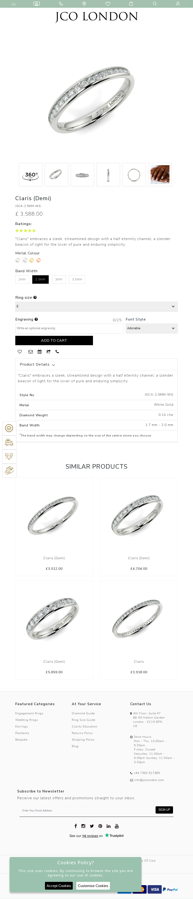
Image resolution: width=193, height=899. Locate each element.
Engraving (25, 319)
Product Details (35, 364)
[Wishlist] (108, 4)
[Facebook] (75, 826)
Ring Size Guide (83, 720)
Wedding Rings (26, 720)
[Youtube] (117, 826)
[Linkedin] (109, 826)
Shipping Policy (83, 740)
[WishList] (19, 352)
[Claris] (138, 619)
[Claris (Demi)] (54, 515)
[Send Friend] (48, 352)
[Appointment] (39, 352)
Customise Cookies (93, 886)
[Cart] (132, 4)
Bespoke (21, 740)
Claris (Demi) (54, 558)
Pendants (22, 733)
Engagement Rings (29, 713)
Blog (75, 746)
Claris (139, 661)
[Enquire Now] (30, 352)
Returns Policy (82, 733)
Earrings (21, 726)
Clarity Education (84, 726)
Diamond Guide (83, 713)
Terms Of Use (144, 860)
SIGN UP (164, 810)
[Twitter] (92, 826)
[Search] (155, 4)
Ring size (24, 297)
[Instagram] (83, 826)
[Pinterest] (100, 826)
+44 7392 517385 (147, 773)
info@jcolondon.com (149, 780)
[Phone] (61, 4)
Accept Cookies (59, 886)
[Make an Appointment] (37, 4)
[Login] (178, 4)
